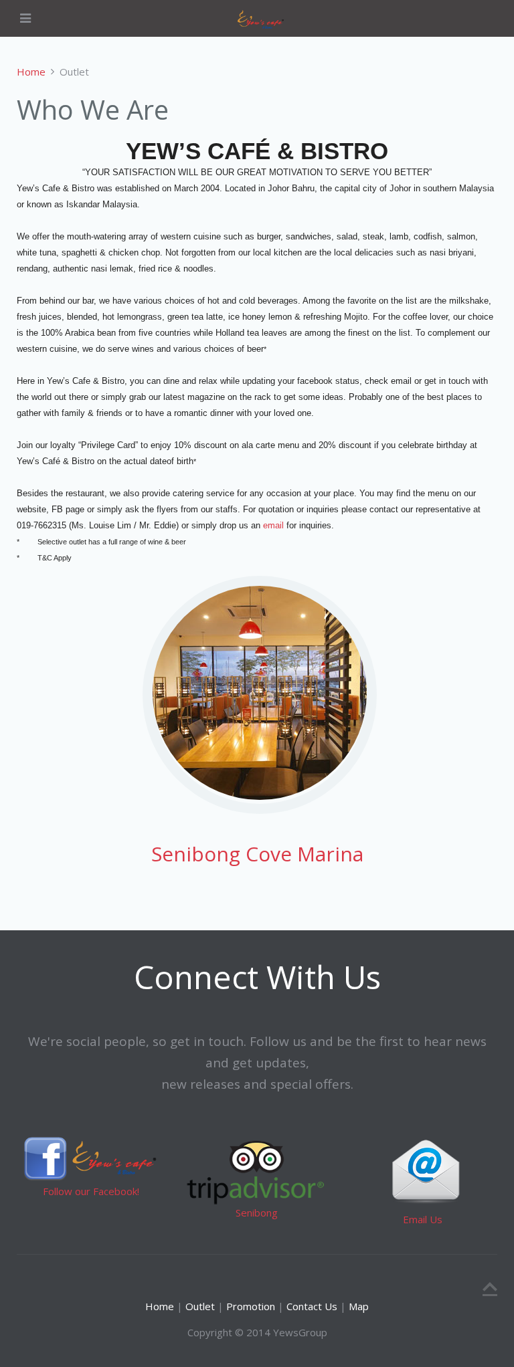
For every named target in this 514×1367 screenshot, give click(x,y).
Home (31, 71)
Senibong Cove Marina (257, 853)
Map (359, 1306)
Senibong (257, 1212)
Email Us (422, 1219)
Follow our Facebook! (91, 1191)
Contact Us (311, 1306)
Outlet (200, 1306)
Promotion (249, 1306)
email (272, 525)
